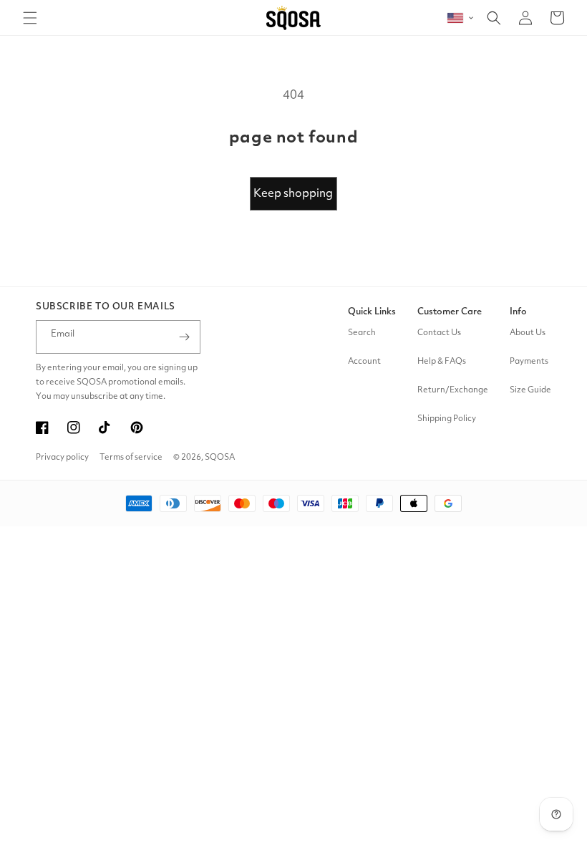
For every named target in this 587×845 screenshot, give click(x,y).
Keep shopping (293, 194)
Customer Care (449, 312)
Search (362, 333)
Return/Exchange (452, 390)
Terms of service (131, 457)
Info (518, 312)
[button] (30, 18)
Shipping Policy (446, 419)
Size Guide (530, 390)
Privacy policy (62, 457)
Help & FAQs (441, 361)
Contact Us (439, 333)
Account (364, 361)
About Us (527, 333)
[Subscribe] (184, 337)
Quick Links (372, 312)
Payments (529, 361)
